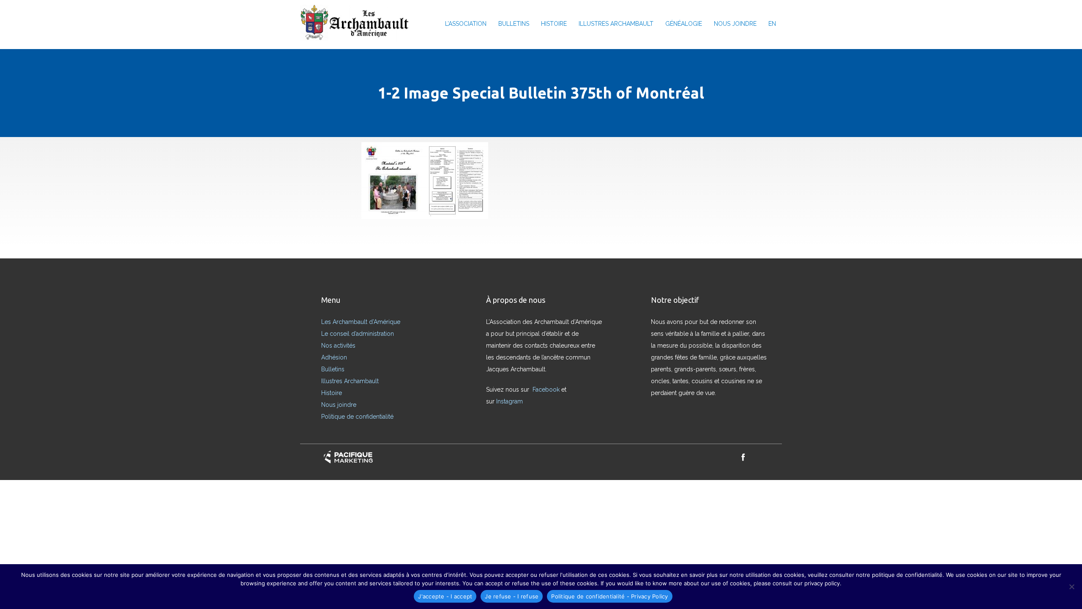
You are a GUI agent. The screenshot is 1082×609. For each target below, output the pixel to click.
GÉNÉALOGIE (683, 23)
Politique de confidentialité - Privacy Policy (609, 596)
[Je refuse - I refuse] (1071, 586)
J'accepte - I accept (445, 596)
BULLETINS (513, 23)
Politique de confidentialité (357, 416)
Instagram (510, 401)
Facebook (547, 389)
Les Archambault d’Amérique (360, 321)
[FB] (743, 457)
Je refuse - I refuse (511, 596)
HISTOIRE (554, 23)
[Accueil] (357, 23)
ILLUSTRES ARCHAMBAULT (616, 23)
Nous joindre (338, 404)
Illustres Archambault (350, 381)
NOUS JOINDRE (735, 23)
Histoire (331, 393)
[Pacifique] (348, 456)
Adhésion (334, 357)
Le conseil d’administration (357, 333)
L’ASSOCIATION (465, 23)
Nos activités (338, 345)
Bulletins (332, 369)
